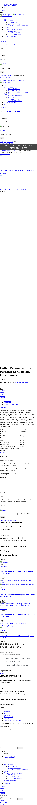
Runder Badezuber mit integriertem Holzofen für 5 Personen (18, 190)
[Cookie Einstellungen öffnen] (14, 746)
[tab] (20, 401)
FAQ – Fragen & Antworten (12, 720)
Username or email (6, 52)
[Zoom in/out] (6, 795)
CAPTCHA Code (5, 68)
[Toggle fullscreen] (4, 795)
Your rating (4, 474)
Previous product (5, 154)
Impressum (7, 711)
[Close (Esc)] (1, 795)
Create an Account (13, 45)
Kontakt (6, 718)
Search (21, 748)
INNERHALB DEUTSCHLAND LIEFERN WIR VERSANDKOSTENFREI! (18, 147)
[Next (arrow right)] (2, 797)
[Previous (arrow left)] (1, 797)
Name (2, 493)
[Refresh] (3, 64)
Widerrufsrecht (8, 717)
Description (7, 401)
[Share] (2, 795)
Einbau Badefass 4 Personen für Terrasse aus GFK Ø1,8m (17, 170)
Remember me (19, 75)
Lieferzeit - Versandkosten (11, 404)
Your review (4, 477)
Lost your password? (6, 75)
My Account (7, 783)
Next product (4, 173)
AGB (5, 713)
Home (2, 150)
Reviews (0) (7, 402)
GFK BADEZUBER (10, 150)
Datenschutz (7, 715)
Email (2, 496)
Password (3, 55)
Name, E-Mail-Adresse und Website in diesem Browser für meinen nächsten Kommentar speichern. (17, 500)
